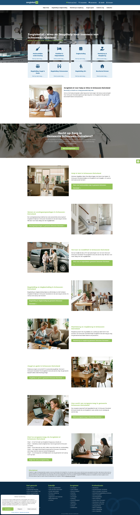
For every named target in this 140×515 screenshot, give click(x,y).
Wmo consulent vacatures (100, 491)
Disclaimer (52, 495)
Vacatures (95, 487)
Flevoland (73, 504)
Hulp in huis (46, 7)
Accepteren (8, 509)
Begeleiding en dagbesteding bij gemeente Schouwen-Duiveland (46, 302)
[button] (138, 161)
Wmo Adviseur (97, 498)
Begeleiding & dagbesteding (59, 7)
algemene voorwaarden (70, 476)
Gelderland (74, 507)
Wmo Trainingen (97, 507)
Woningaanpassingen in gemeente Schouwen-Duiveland (46, 225)
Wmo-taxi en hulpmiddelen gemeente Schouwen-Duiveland (91, 261)
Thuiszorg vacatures (98, 504)
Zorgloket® (64, 513)
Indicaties (109, 7)
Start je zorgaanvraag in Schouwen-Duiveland (87, 417)
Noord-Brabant (75, 500)
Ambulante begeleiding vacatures (102, 493)
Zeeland (73, 502)
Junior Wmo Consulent (99, 500)
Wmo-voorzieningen (32, 493)
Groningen (74, 496)
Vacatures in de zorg (98, 502)
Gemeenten (93, 2)
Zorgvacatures (97, 505)
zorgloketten (83, 473)
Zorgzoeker (83, 2)
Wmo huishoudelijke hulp (33, 491)
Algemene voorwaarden (24, 512)
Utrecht (73, 505)
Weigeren (20, 509)
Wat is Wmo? (30, 487)
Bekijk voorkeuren (32, 509)
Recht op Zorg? (72, 2)
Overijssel (73, 487)
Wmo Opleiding (97, 511)
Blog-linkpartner (53, 498)
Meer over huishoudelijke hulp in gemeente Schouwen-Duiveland (89, 186)
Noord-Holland (75, 491)
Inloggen (110, 2)
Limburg (73, 498)
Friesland (73, 495)
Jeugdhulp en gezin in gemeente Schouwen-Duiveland (45, 378)
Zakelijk (102, 2)
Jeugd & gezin (90, 7)
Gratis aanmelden (54, 491)
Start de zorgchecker (69, 148)
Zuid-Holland (74, 489)
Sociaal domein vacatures (100, 489)
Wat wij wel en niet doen (55, 489)
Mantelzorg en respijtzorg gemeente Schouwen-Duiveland (91, 340)
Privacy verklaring (15, 512)
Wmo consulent (97, 495)
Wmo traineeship (97, 509)
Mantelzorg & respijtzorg (76, 7)
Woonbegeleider (97, 496)
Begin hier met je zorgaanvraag (39, 459)
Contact (51, 500)
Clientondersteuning (32, 489)
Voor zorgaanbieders (55, 487)
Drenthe (73, 493)
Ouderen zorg (100, 7)
